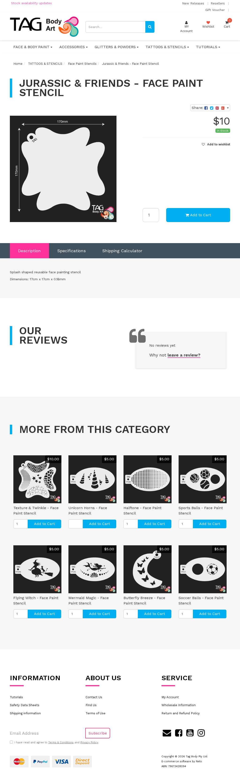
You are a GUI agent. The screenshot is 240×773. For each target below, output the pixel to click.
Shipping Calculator (122, 250)
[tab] (29, 251)
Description (29, 250)
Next (111, 217)
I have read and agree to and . (57, 742)
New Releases (193, 3)
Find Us (91, 705)
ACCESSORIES (72, 47)
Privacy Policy (89, 742)
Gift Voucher (215, 10)
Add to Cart (200, 215)
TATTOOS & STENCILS (166, 47)
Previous (106, 217)
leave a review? (184, 354)
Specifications (71, 250)
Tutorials (16, 697)
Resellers (218, 3)
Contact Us (94, 697)
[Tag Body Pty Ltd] (44, 26)
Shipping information (25, 713)
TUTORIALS (207, 47)
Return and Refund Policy (180, 713)
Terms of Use (95, 713)
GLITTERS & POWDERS (116, 47)
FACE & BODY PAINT (32, 47)
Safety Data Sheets (24, 705)
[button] (216, 144)
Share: (198, 107)
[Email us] (167, 732)
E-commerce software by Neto (181, 761)
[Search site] (149, 27)
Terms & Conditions (61, 742)
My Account (170, 697)
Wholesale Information (178, 705)
